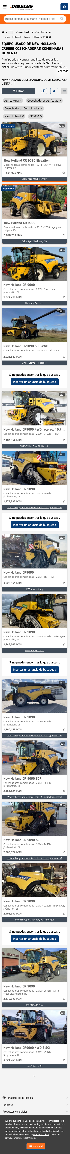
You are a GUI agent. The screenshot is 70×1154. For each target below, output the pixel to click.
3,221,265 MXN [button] (12, 1060)
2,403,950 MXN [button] (12, 913)
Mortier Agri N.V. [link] (34, 1004)
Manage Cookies (41, 1134)
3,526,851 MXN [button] (12, 583)
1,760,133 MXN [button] (12, 729)
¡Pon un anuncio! (64, 6)
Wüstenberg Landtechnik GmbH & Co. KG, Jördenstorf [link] (34, 507)
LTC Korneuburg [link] (34, 589)
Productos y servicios (15, 1111)
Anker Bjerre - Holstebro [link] (34, 362)
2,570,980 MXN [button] (12, 999)
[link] (34, 139)
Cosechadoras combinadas (33, 32)
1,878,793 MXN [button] (13, 235)
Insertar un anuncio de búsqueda (34, 382)
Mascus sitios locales (20, 1097)
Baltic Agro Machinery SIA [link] (34, 178)
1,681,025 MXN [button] (13, 173)
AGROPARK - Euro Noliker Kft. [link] (34, 446)
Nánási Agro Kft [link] (34, 1066)
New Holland (12, 37)
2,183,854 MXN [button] (12, 440)
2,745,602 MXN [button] (12, 644)
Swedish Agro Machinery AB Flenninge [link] (34, 919)
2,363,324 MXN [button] (12, 791)
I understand (36, 1146)
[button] (18, 91)
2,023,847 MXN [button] (12, 357)
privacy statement (13, 1138)
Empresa (8, 1105)
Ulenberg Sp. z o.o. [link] (34, 303)
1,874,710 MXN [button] (12, 297)
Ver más (63, 71)
